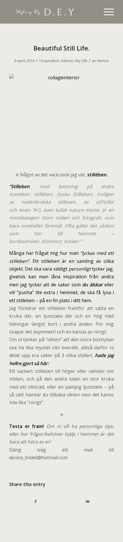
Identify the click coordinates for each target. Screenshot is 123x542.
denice (103, 60)
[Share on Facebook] (35, 501)
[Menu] (106, 11)
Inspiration (50, 60)
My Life (81, 60)
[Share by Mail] (88, 501)
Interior (67, 60)
